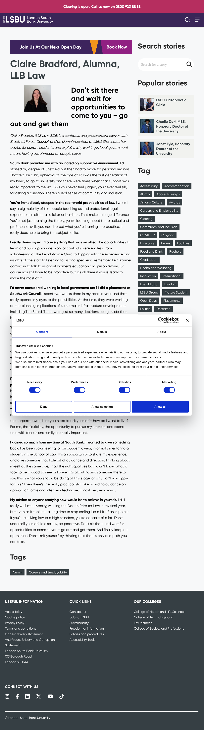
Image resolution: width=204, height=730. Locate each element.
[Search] (188, 20)
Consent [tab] (42, 331)
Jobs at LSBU (79, 617)
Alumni (17, 572)
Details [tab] (102, 331)
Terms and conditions (20, 628)
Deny (43, 406)
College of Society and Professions (159, 628)
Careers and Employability (48, 572)
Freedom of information (87, 628)
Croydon (167, 235)
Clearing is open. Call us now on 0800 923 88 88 (102, 6)
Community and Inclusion (158, 227)
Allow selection (102, 406)
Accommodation (176, 186)
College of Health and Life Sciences (159, 612)
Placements (171, 301)
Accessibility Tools (82, 640)
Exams (165, 243)
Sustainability (79, 623)
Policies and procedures (87, 634)
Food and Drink (151, 251)
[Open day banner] (71, 47)
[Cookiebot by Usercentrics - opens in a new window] (161, 320)
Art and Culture (151, 202)
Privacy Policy (14, 623)
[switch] (79, 390)
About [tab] (161, 331)
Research (163, 309)
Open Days (148, 301)
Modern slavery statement (24, 634)
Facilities (183, 243)
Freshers (175, 251)
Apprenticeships (168, 194)
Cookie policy (15, 617)
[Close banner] (187, 320)
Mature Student (176, 292)
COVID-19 (147, 235)
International (172, 276)
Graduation (148, 260)
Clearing (146, 219)
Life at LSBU (149, 284)
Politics (145, 309)
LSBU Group (149, 292)
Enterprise (147, 243)
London (170, 284)
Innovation (148, 276)
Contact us (78, 612)
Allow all (160, 406)
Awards (174, 202)
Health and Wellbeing (155, 268)
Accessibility (149, 186)
